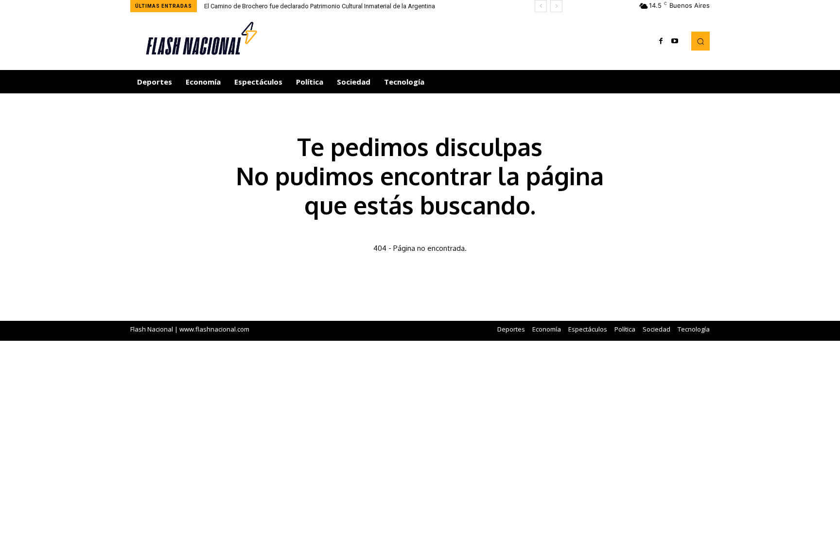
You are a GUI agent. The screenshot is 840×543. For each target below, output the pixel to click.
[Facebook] (661, 41)
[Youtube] (675, 41)
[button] (700, 41)
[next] (556, 6)
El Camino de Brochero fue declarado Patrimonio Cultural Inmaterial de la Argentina (319, 6)
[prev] (541, 6)
